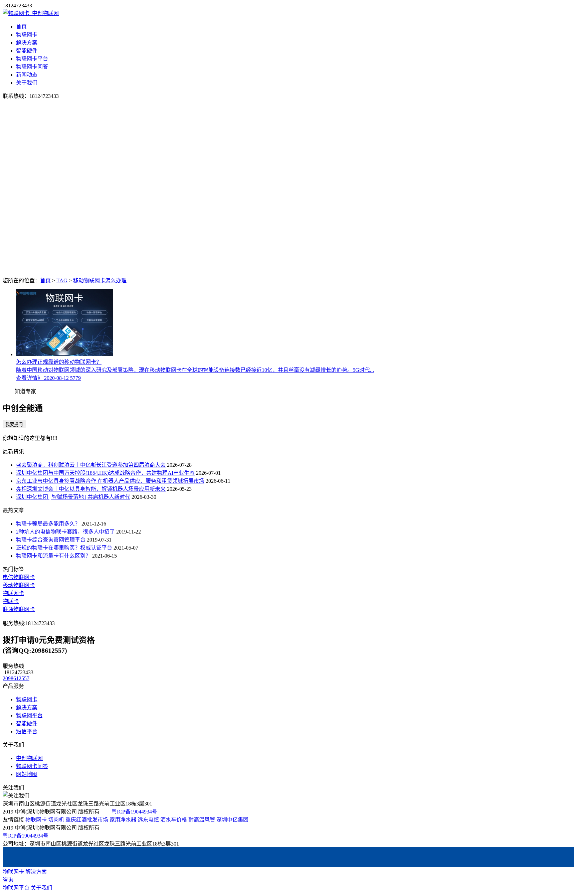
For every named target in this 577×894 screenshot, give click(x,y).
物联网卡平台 (32, 58)
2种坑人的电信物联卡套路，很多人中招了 (65, 532)
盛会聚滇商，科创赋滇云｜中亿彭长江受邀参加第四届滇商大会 (91, 465)
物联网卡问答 (32, 66)
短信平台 (26, 731)
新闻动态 (26, 75)
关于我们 (26, 83)
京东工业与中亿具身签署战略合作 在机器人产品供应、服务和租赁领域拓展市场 (110, 481)
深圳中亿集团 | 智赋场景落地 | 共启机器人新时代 (73, 497)
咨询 (8, 880)
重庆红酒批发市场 (86, 820)
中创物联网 (29, 758)
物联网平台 (29, 715)
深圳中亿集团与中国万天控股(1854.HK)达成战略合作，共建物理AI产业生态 (105, 473)
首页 (21, 26)
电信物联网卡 (19, 577)
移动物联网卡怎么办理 (100, 280)
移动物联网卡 (19, 585)
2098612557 (16, 678)
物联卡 (11, 601)
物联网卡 (26, 34)
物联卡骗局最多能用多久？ (48, 524)
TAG (61, 280)
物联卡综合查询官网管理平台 (50, 540)
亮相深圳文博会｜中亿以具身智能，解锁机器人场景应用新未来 (91, 489)
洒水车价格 (173, 820)
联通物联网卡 (19, 609)
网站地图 (26, 774)
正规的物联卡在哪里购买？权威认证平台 (64, 548)
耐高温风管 (201, 820)
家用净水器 (123, 820)
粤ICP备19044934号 (134, 811)
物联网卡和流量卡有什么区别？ (53, 556)
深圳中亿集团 (232, 820)
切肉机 (56, 820)
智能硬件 (26, 50)
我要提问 (14, 424)
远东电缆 (148, 820)
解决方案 (26, 42)
